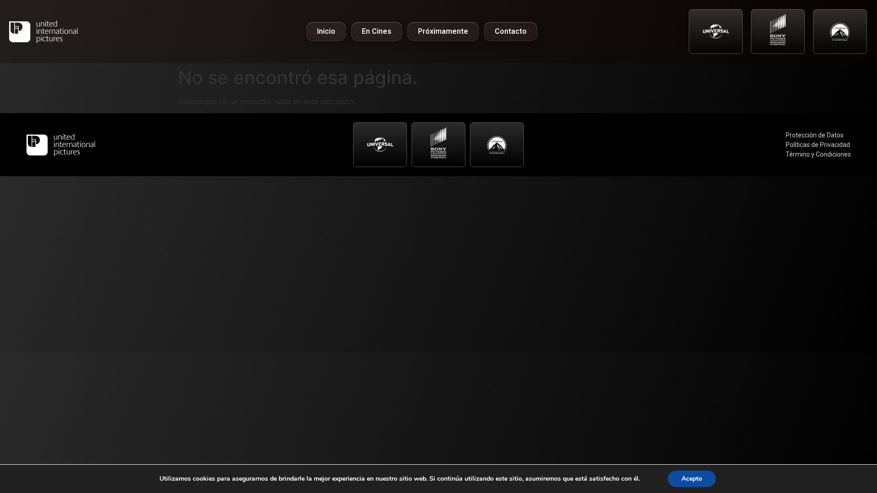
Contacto (511, 31)
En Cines (376, 31)
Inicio (326, 31)
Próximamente (443, 31)
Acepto (692, 478)
